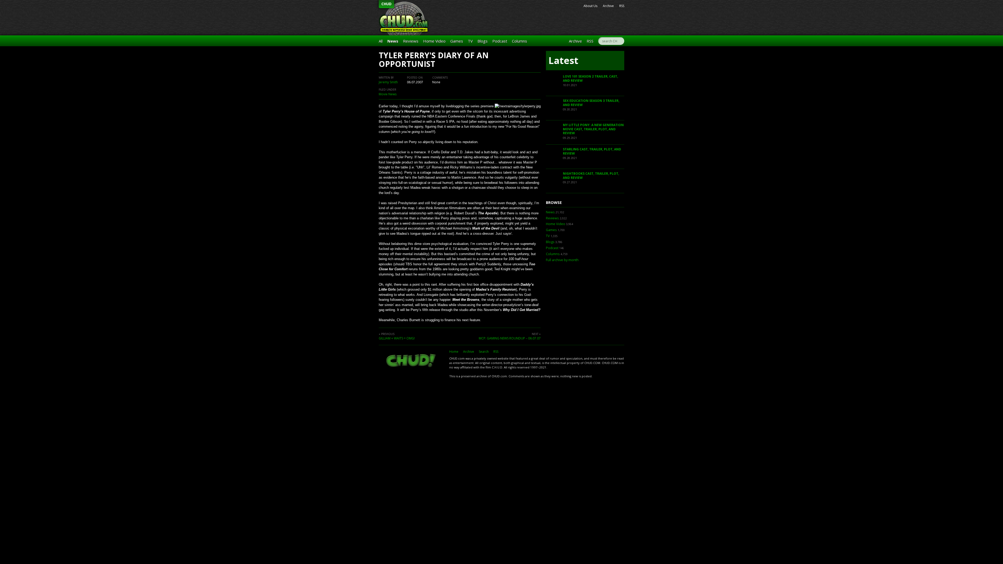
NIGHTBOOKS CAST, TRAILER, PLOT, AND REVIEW (591, 175)
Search (484, 351)
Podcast (499, 41)
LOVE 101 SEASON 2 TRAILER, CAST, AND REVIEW (590, 78)
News (392, 41)
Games (456, 41)
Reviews (410, 41)
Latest (563, 60)
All (381, 41)
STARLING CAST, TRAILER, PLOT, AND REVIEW (592, 151)
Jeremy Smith (388, 82)
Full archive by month (562, 260)
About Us (590, 6)
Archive (608, 6)
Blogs (482, 41)
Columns (519, 41)
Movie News (387, 94)
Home (453, 351)
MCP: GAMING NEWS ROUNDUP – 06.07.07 (510, 338)
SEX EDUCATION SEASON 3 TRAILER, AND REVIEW (591, 102)
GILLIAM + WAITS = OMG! (397, 338)
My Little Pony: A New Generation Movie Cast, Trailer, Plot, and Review (593, 129)
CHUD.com (411, 361)
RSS (621, 6)
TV (470, 41)
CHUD (386, 3)
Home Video (434, 41)
